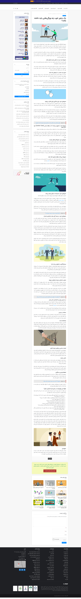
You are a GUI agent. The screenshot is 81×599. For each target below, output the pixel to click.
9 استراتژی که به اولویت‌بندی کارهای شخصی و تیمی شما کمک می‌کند (48, 298)
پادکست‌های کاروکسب (51, 577)
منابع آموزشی (40, 9)
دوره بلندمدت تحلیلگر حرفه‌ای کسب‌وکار (23, 136)
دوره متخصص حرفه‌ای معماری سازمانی (24, 140)
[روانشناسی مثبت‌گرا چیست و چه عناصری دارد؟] (38, 504)
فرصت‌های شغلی (65, 575)
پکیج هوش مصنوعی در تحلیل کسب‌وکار (23, 164)
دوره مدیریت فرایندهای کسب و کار (24, 142)
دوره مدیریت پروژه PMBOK (25, 146)
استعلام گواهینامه (48, 3)
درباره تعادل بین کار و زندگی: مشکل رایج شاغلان (22, 119)
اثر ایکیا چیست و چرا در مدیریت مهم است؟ (52, 214)
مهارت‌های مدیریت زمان (26, 121)
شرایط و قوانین (66, 577)
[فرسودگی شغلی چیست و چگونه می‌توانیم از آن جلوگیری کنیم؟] (61, 494)
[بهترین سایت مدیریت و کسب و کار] (25, 591)
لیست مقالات (52, 579)
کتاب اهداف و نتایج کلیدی (50, 568)
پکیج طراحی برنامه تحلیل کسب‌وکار (24, 166)
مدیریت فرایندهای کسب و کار (50, 562)
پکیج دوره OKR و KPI (26, 162)
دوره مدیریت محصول (26, 150)
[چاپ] (49, 460)
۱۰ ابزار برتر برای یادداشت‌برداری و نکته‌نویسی (23, 125)
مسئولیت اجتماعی (65, 572)
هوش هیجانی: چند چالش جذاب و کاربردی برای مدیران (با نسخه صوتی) (48, 124)
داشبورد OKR (66, 560)
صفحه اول (66, 3)
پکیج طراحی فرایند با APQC (25, 160)
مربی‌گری (54, 306)
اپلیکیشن (53, 3)
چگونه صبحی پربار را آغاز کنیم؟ (62, 489)
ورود (21, 75)
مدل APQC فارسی (51, 572)
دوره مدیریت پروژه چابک (25, 148)
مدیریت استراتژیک (51, 560)
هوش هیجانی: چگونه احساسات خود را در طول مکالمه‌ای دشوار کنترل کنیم (23, 113)
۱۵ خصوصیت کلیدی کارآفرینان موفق (38, 489)
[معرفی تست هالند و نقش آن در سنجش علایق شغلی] (61, 504)
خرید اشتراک (66, 568)
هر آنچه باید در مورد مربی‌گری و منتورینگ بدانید (22, 123)
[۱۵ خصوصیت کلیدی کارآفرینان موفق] (38, 484)
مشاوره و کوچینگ (57, 3)
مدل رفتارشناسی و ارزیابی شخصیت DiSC (50, 499)
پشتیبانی (44, 3)
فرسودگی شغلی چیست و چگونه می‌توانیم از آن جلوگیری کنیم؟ (62, 499)
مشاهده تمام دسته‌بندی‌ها (50, 580)
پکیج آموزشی (46, 9)
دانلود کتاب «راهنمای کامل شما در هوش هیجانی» (22, 115)
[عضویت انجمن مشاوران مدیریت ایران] (35, 591)
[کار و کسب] (62, 6)
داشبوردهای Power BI (51, 570)
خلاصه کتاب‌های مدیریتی (50, 574)
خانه (64, 15)
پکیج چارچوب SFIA (26, 158)
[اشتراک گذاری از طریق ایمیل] (51, 460)
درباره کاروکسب (66, 555)
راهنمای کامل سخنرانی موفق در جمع (24, 127)
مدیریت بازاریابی (51, 563)
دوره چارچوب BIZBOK (26, 154)
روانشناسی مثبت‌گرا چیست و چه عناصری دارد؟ (38, 509)
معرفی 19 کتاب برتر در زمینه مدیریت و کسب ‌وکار (52, 382)
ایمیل (65, 532)
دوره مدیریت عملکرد (26, 152)
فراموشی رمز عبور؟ (17, 71)
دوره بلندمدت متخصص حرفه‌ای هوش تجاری (23, 138)
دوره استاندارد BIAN (26, 156)
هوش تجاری (52, 555)
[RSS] (20, 571)
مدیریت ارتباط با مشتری (50, 565)
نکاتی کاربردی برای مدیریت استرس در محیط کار (22, 117)
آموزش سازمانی (66, 565)
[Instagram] (24, 571)
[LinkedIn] (22, 571)
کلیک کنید (32, 1)
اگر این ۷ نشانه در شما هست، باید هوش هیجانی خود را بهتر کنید (22, 107)
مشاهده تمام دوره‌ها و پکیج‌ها (25, 168)
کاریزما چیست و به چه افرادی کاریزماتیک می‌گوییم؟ (51, 509)
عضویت (22, 77)
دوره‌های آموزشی (53, 9)
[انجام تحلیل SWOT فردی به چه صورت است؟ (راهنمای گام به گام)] (38, 494)
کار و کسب (65, 9)
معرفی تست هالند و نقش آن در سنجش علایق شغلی (62, 509)
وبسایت (65, 536)
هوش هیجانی (61, 201)
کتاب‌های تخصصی (33, 9)
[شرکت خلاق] (20, 591)
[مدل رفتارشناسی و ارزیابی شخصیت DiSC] (50, 494)
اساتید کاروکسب (66, 556)
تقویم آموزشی (62, 3)
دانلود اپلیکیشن (66, 570)
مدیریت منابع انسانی (51, 558)
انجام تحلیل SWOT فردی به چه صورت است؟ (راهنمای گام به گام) (38, 499)
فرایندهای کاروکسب (65, 562)
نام (65, 529)
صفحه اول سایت (66, 553)
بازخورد (48, 162)
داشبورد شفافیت (66, 558)
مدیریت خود (62, 15)
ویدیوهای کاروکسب (51, 575)
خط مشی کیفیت (65, 574)
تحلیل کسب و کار (51, 553)
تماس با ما (41, 3)
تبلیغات (67, 579)
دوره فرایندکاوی (27, 144)
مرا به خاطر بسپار (26, 73)
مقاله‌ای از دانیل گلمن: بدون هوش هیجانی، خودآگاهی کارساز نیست (22, 110)
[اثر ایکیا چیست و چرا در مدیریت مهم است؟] (50, 484)
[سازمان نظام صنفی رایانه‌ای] (30, 591)
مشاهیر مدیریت (52, 567)
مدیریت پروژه (52, 556)
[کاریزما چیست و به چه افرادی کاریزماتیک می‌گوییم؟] (50, 504)
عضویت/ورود (59, 9)
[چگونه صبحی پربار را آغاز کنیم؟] (61, 484)
